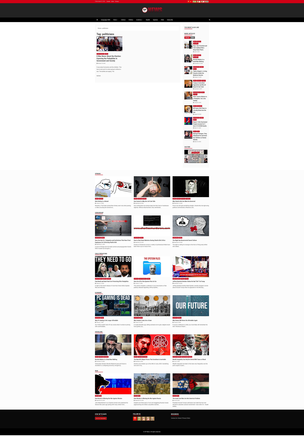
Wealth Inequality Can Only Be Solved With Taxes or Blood (189, 359)
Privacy (117, 1)
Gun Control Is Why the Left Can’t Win (144, 201)
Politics (131, 20)
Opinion (155, 20)
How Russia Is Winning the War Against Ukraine (108, 398)
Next (205, 156)
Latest (192, 37)
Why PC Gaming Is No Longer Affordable (106, 320)
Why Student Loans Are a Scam (143, 320)
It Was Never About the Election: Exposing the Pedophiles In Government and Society (109, 58)
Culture (123, 20)
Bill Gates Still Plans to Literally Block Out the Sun (199, 110)
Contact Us (174, 418)
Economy (98, 293)
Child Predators (100, 53)
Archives (139, 20)
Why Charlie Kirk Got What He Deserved (184, 201)
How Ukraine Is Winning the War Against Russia (147, 398)
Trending (188, 198)
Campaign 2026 (105, 20)
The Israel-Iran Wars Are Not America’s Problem (186, 398)
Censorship (99, 213)
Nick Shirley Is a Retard (101, 201)
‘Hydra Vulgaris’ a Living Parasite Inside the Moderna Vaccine (200, 73)
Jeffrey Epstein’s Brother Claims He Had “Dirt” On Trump (189, 281)
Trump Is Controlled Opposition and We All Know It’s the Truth (199, 85)
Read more (99, 75)
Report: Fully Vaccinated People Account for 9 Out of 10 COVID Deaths (200, 124)
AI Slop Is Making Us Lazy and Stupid (196, 155)
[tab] (187, 37)
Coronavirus (196, 67)
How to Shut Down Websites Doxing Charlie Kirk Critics (149, 240)
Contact (108, 1)
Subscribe (170, 20)
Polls (162, 20)
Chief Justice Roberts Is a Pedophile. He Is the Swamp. (200, 98)
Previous (186, 156)
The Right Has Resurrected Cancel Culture (185, 240)
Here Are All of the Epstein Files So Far (145, 281)
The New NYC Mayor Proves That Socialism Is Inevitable (150, 359)
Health (148, 20)
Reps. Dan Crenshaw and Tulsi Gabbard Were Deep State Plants (200, 48)
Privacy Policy (186, 418)
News (115, 20)
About (112, 1)
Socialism (196, 43)
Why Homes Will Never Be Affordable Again (185, 320)
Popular (187, 37)
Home (99, 28)
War (198, 131)
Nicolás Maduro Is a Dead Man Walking (106, 359)
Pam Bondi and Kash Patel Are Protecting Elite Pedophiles (111, 281)
